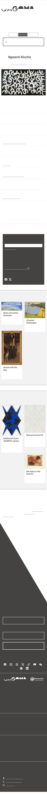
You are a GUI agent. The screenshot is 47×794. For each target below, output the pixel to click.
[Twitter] (10, 279)
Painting (6, 165)
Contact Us (10, 780)
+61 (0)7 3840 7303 (14, 776)
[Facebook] (6, 279)
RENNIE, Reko (8, 444)
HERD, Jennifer (32, 438)
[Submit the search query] (4, 42)
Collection (17, 17)
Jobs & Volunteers (13, 790)
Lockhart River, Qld (11, 197)
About (26, 724)
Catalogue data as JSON (15, 268)
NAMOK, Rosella (19, 63)
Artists (23, 26)
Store (5, 726)
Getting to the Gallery (14, 773)
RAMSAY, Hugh (9, 373)
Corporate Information (25, 792)
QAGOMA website (10, 724)
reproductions (37, 508)
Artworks (9, 26)
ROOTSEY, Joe (32, 326)
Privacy (27, 790)
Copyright (38, 790)
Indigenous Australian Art (13, 143)
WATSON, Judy (32, 474)
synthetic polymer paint (13, 176)
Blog (26, 721)
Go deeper (37, 26)
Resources (33, 34)
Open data (7, 721)
